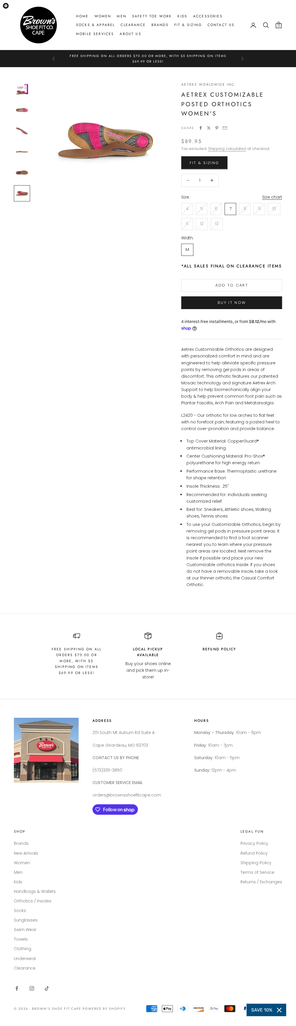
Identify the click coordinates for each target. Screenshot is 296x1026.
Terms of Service (257, 872)
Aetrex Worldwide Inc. (208, 84)
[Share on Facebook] (200, 128)
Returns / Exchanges (261, 882)
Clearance (133, 24)
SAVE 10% (261, 1010)
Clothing (22, 949)
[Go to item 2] (22, 110)
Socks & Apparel (95, 24)
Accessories (208, 16)
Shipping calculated (227, 148)
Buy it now (232, 302)
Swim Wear (25, 930)
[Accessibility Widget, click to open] (6, 6)
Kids (182, 16)
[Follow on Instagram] (32, 988)
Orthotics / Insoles (32, 901)
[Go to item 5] (22, 172)
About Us (130, 33)
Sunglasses (26, 920)
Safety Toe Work (152, 16)
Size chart (272, 197)
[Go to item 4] (22, 152)
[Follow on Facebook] (17, 988)
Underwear (25, 958)
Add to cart (231, 285)
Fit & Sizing (188, 24)
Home (82, 16)
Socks (20, 910)
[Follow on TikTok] (47, 988)
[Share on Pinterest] (216, 128)
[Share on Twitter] (208, 128)
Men (121, 16)
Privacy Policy (254, 843)
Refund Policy (254, 853)
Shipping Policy (255, 863)
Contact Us (221, 24)
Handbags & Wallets (35, 891)
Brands (160, 24)
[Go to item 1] (22, 89)
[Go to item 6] (22, 193)
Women (103, 16)
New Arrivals (26, 853)
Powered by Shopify (104, 1008)
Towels (21, 939)
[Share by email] (225, 128)
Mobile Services (95, 33)
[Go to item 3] (22, 131)
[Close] (279, 1010)
